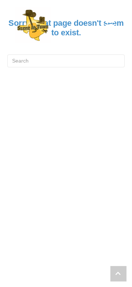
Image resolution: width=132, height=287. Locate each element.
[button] (118, 273)
